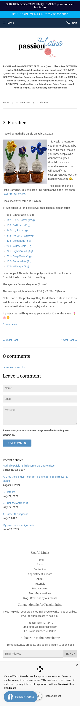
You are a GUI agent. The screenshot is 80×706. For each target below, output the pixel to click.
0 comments (10, 324)
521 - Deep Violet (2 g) (19, 256)
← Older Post (10, 339)
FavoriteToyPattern (14, 193)
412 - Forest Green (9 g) (20, 235)
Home (6, 102)
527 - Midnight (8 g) (18, 266)
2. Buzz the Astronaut (15, 503)
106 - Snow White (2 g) (19, 261)
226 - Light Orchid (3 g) (20, 251)
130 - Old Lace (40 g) (18, 225)
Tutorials (40, 583)
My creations (23, 102)
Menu (10, 22)
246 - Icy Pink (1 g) (17, 230)
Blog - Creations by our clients (40, 598)
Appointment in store (40, 574)
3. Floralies (9, 491)
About (40, 578)
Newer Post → (69, 339)
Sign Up (70, 653)
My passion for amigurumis (18, 525)
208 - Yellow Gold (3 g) (19, 245)
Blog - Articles (40, 588)
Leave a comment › (14, 367)
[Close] (77, 665)
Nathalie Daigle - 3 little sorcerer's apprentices (29, 465)
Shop (40, 564)
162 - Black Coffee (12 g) (21, 220)
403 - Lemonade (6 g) (19, 240)
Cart (74, 22)
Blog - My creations (40, 593)
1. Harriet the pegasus (15, 514)
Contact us (40, 569)
